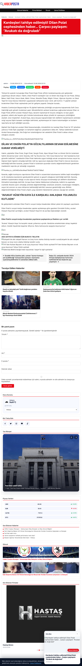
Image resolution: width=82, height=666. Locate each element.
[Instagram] (16, 423)
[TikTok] (27, 423)
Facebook (21, 87)
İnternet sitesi (7, 369)
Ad (3, 353)
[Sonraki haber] (76, 437)
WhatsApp (30, 87)
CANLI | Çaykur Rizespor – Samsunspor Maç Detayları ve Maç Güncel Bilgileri (28, 529)
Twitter (13, 87)
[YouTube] (22, 423)
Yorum (5, 334)
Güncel (11, 17)
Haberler (4, 17)
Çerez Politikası (59, 10)
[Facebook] (5, 423)
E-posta (5, 361)
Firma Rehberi (37, 10)
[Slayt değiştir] (37, 650)
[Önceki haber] (71, 437)
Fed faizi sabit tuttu (10, 533)
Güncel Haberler (22, 10)
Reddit (38, 87)
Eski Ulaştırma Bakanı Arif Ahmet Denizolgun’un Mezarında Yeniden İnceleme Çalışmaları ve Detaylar (35, 531)
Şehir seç (8, 405)
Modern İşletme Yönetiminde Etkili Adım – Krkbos (19, 538)
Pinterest (45, 87)
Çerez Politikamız (35, 663)
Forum (48, 10)
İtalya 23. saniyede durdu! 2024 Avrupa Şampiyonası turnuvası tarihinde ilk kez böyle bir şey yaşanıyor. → (61, 259)
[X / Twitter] (10, 423)
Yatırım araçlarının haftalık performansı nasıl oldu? (19, 535)
